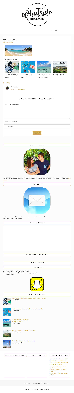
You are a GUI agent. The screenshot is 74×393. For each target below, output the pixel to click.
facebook (27, 383)
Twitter (46, 383)
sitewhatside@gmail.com (18, 89)
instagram (36, 383)
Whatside (14, 87)
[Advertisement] (37, 238)
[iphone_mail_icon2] (37, 200)
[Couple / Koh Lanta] (37, 161)
